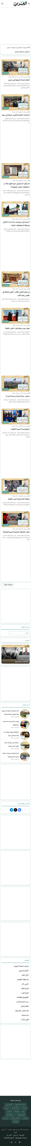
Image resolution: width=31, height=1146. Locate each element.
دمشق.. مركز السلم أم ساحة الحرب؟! (18, 396)
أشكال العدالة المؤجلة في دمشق (19, 80)
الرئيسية (26, 48)
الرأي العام (25, 975)
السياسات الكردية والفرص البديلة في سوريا (16, 115)
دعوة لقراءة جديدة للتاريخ (22, 662)
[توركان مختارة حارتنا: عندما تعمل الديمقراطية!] (25, 724)
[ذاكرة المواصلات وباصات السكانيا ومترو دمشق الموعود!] (25, 756)
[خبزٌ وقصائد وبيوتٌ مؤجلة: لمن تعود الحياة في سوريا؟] (25, 735)
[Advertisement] (15, 24)
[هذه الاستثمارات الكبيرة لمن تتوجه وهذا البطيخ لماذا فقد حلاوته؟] (25, 714)
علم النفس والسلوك (22, 1011)
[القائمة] (2, 4)
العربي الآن (25, 984)
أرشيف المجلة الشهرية (21, 966)
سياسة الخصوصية (21, 1138)
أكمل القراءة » (25, 91)
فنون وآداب (25, 1019)
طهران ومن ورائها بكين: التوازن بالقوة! (17, 328)
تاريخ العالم (25, 988)
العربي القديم (25, 77)
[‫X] (15, 810)
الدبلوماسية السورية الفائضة (20, 429)
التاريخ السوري (24, 971)
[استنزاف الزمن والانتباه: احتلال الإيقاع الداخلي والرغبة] (25, 745)
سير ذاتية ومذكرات (22, 1002)
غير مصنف (25, 1015)
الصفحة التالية (8, 585)
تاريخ (23, 1111)
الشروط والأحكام (9, 1138)
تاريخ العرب (25, 993)
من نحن (15, 1135)
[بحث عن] (29, 4)
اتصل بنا (9, 1135)
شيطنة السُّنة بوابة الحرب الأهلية (19, 499)
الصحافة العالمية (23, 979)
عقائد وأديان (25, 1006)
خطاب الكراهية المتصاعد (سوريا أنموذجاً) (16, 532)
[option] (15, 654)
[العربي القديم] (20, 3)
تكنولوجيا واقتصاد (23, 997)
